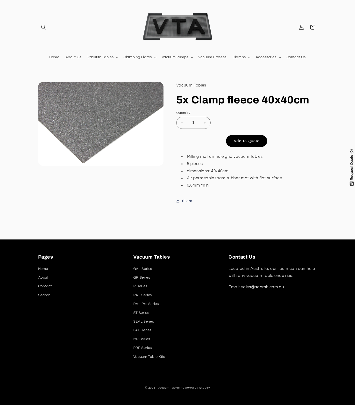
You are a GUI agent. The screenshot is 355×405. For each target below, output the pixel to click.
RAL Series (142, 295)
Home (43, 268)
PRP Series (142, 348)
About (43, 277)
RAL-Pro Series (146, 304)
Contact (45, 286)
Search (44, 295)
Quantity (183, 113)
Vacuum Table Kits (149, 356)
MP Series (141, 339)
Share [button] (187, 201)
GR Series (141, 277)
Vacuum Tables (168, 387)
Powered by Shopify (195, 387)
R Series (140, 286)
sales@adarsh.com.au (262, 287)
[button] (43, 27)
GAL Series (142, 268)
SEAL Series (143, 321)
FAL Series (142, 330)
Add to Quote (247, 141)
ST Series (141, 312)
